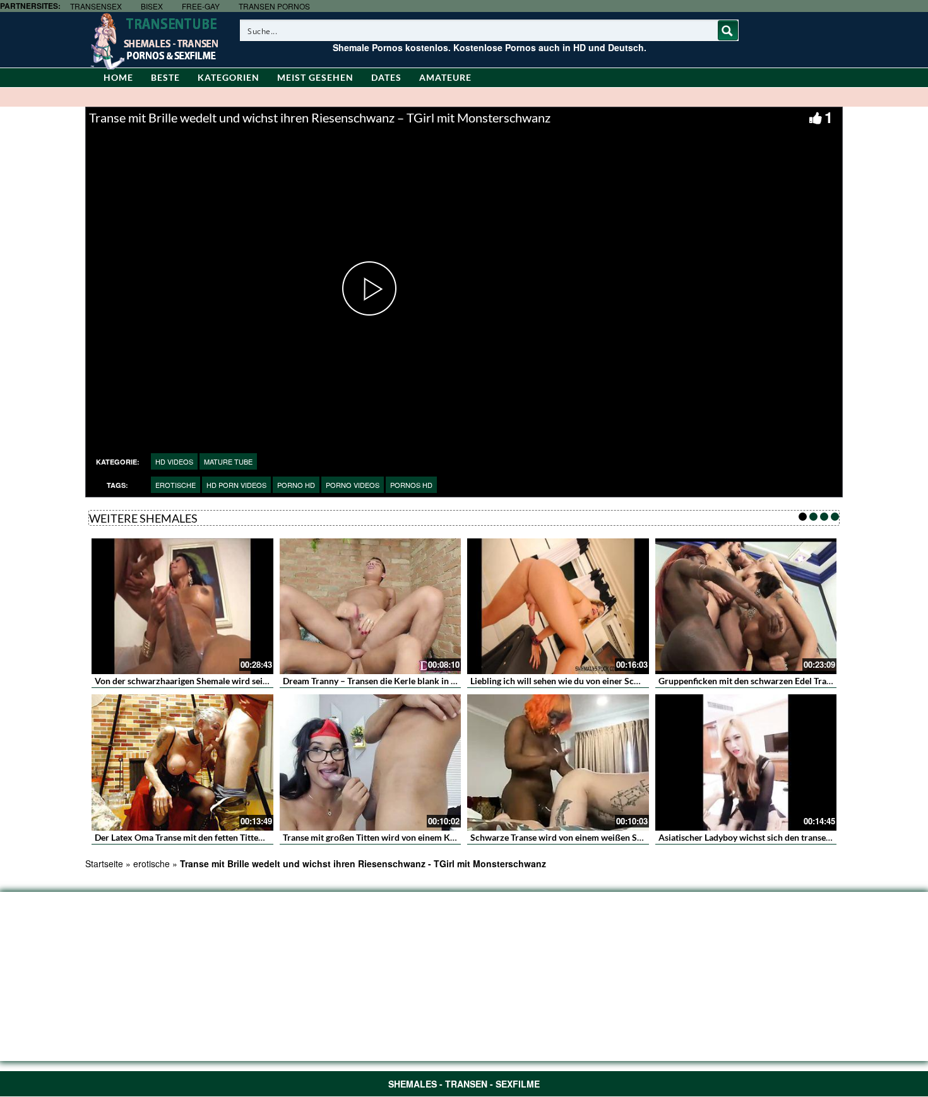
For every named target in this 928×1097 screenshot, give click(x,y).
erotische (175, 485)
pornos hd (411, 485)
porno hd (296, 485)
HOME (118, 77)
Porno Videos (352, 485)
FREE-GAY (201, 6)
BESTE (165, 77)
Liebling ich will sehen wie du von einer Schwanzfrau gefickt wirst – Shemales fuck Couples (648, 680)
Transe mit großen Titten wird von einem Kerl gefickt (386, 837)
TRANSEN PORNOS (274, 6)
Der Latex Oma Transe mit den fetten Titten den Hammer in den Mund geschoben (253, 837)
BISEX (152, 6)
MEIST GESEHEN (315, 77)
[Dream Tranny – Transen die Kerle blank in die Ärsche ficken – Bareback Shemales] (370, 606)
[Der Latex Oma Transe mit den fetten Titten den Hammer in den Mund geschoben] (182, 762)
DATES (386, 77)
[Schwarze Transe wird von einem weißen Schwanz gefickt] (558, 762)
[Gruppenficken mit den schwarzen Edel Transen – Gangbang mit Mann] (746, 606)
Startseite (104, 863)
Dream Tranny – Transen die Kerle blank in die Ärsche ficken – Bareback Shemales (443, 680)
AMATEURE (445, 77)
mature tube (228, 461)
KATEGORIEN (228, 77)
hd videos (174, 461)
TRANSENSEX (96, 6)
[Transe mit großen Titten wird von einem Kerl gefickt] (370, 762)
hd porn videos (236, 485)
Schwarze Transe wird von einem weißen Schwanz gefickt (583, 837)
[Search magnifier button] (728, 30)
